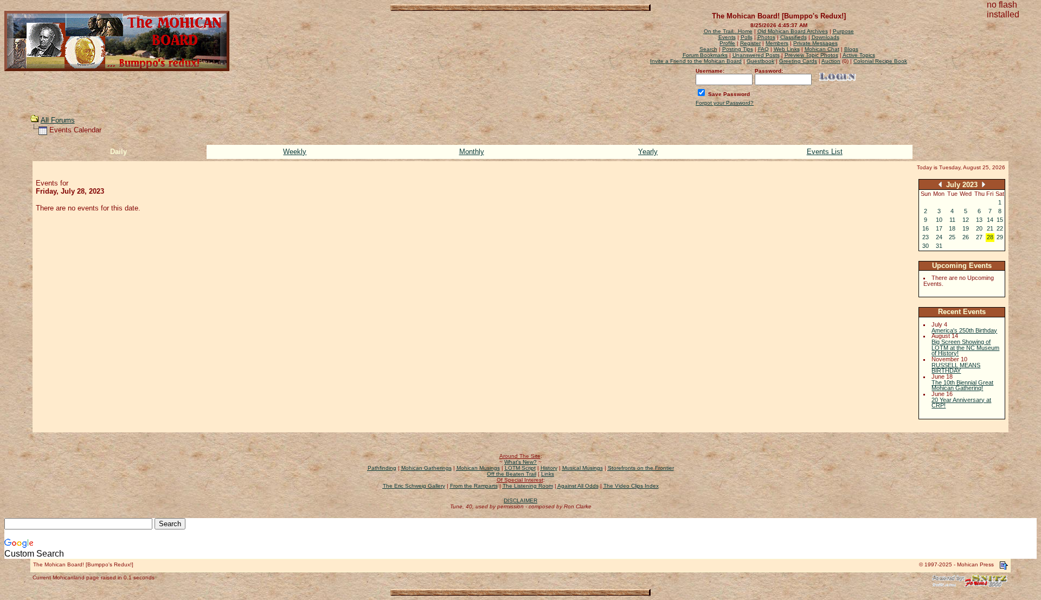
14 (990, 219)
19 (965, 228)
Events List (825, 152)
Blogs (851, 49)
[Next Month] (983, 184)
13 (979, 219)
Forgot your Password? (725, 103)
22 (1000, 228)
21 (990, 228)
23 (925, 237)
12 (965, 219)
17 (939, 228)
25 (952, 237)
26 (965, 237)
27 (979, 237)
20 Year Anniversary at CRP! (961, 403)
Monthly (471, 152)
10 (939, 219)
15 (1000, 219)
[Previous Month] (940, 184)
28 (990, 237)
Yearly (648, 152)
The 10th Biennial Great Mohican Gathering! (962, 385)
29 (1000, 237)
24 (939, 237)
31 (939, 245)
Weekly (294, 152)
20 (979, 228)
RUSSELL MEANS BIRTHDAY (955, 368)
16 (925, 228)
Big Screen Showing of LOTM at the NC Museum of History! (965, 347)
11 (952, 219)
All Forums (58, 120)
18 (952, 228)
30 (925, 245)
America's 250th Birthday (964, 330)
